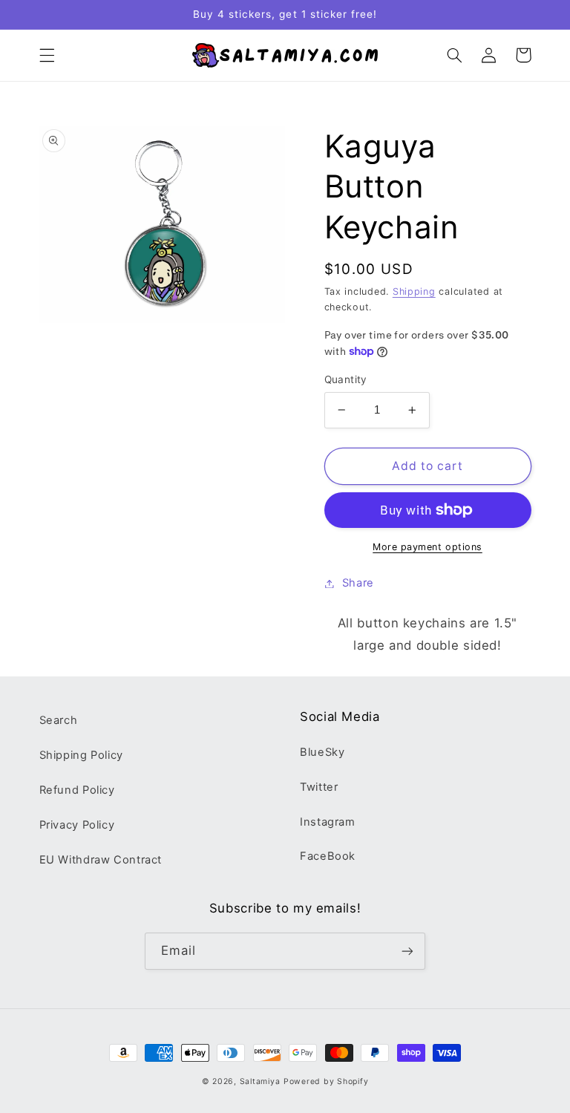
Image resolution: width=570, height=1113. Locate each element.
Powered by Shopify (326, 1081)
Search (58, 720)
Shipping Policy (81, 755)
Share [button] (358, 583)
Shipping (414, 291)
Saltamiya (260, 1081)
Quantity (345, 379)
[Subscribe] (407, 951)
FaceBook (328, 856)
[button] (47, 55)
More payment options (427, 546)
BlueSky (322, 752)
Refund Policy (77, 790)
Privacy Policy (77, 825)
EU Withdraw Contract (101, 859)
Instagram (328, 822)
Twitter (319, 787)
